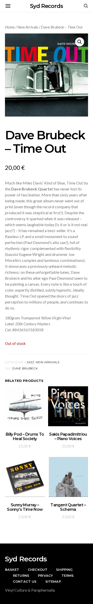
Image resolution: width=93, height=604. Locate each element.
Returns (21, 575)
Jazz (30, 362)
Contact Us (25, 581)
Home (10, 27)
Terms (68, 575)
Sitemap (53, 581)
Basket (12, 570)
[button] (79, 41)
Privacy (45, 575)
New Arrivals (27, 27)
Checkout (37, 570)
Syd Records (46, 6)
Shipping (64, 570)
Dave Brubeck (24, 368)
